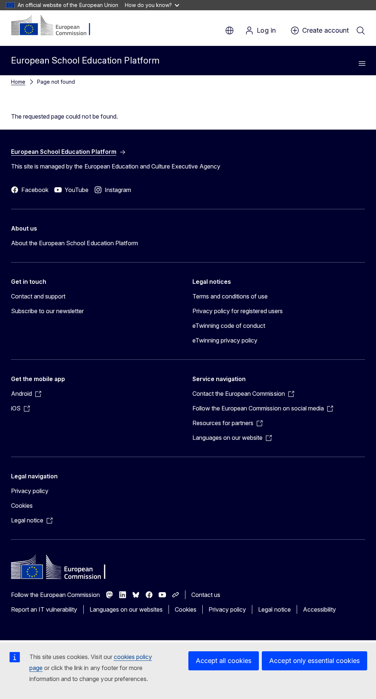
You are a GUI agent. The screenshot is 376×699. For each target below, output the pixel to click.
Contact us (205, 594)
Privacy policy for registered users (237, 311)
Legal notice (274, 609)
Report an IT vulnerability (44, 609)
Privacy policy (29, 491)
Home (18, 82)
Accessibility (319, 609)
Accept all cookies (224, 660)
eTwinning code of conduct (228, 325)
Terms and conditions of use (230, 296)
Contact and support (38, 296)
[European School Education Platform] (55, 26)
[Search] (360, 30)
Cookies (22, 505)
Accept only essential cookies (314, 660)
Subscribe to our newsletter (47, 311)
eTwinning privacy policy (224, 340)
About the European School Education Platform (74, 243)
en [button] (229, 30)
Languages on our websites (126, 609)
